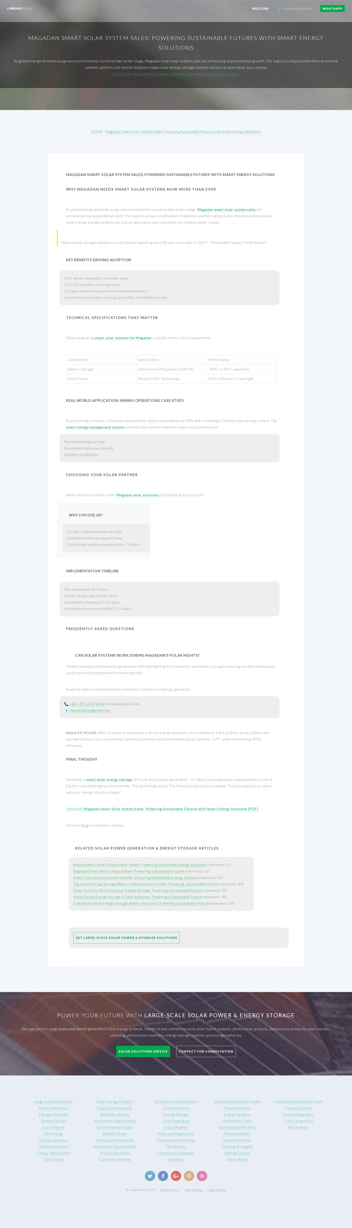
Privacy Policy (169, 1190)
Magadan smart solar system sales (226, 209)
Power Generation (53, 1108)
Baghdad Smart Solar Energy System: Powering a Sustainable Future (128, 871)
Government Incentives (176, 1140)
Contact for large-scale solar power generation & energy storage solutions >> (176, 74)
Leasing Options (237, 1153)
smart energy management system (95, 427)
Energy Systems (237, 1114)
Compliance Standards (176, 1153)
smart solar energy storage (109, 779)
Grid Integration (176, 1121)
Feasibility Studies (115, 1114)
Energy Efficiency (53, 1114)
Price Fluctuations (115, 1153)
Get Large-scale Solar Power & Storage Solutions (126, 937)
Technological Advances (114, 1140)
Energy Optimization (53, 1153)
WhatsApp (332, 8)
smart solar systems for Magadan (123, 338)
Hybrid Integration (298, 1114)
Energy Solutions (53, 1140)
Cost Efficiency (176, 1127)
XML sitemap (194, 1190)
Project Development (114, 1108)
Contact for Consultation (206, 1051)
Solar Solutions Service (143, 1051)
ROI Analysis (298, 1127)
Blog (85, 825)
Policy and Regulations (176, 1133)
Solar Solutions (298, 8)
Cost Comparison (298, 1121)
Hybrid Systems (176, 1108)
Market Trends (115, 1133)
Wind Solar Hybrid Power (176, 1101)
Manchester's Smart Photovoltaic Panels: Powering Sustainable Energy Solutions (139, 864)
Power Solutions (237, 1108)
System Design (53, 1121)
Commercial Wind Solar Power (298, 1101)
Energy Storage (176, 1114)
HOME (97, 131)
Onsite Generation (53, 1146)
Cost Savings (53, 1159)
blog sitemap (217, 1190)
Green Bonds (237, 1159)
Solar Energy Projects (115, 1101)
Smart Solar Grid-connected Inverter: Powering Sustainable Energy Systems (135, 877)
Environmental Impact (115, 1127)
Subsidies (176, 1159)
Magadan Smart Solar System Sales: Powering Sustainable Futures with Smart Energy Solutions (183, 131)
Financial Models (237, 1133)
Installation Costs (237, 1121)
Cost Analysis (53, 1127)
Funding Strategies (237, 1146)
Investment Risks (237, 1140)
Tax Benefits (176, 1146)
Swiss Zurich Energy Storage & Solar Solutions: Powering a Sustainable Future (137, 897)
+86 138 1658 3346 (87, 704)
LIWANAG (20, 8)
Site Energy (53, 1133)
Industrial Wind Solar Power (237, 1101)
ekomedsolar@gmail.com (90, 710)
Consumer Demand (115, 1159)
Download (162, 809)
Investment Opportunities (115, 1121)
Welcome (260, 8)
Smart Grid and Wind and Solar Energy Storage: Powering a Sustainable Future (137, 890)
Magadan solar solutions (137, 495)
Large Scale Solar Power (53, 1101)
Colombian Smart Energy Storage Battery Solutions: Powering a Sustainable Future (141, 903)
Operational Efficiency (237, 1127)
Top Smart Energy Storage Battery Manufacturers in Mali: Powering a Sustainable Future (145, 884)
